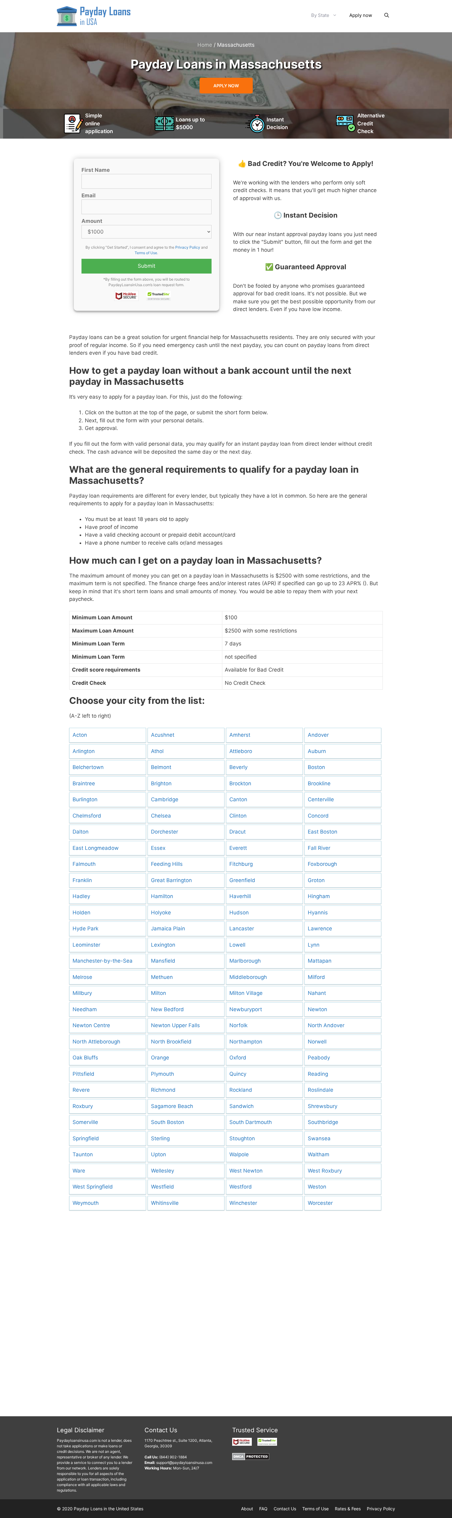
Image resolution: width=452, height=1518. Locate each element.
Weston (317, 1187)
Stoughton (242, 1138)
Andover (318, 735)
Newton (317, 1009)
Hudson (239, 912)
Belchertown (88, 767)
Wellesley (162, 1171)
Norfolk (238, 1025)
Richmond (163, 1090)
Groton (316, 880)
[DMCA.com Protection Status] (250, 1459)
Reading (318, 1074)
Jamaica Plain (168, 928)
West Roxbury (325, 1171)
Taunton (83, 1154)
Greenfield (242, 880)
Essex (158, 848)
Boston (316, 767)
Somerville (85, 1122)
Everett (238, 848)
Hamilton (162, 896)
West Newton (246, 1171)
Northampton (245, 1042)
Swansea (319, 1138)
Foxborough (322, 864)
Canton (238, 799)
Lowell (237, 945)
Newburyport (245, 1009)
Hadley (81, 896)
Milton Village (246, 993)
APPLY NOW (226, 85)
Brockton (240, 783)
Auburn (317, 751)
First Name (95, 170)
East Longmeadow (96, 848)
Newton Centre (91, 1025)
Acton (80, 735)
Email (88, 195)
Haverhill (240, 896)
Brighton (161, 783)
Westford (240, 1187)
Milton (158, 993)
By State (320, 15)
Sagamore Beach (172, 1106)
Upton (158, 1154)
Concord (318, 816)
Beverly (238, 767)
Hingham (319, 896)
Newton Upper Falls (175, 1025)
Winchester (243, 1203)
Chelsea (161, 816)
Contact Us (285, 1508)
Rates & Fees (348, 1508)
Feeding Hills (167, 864)
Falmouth (84, 864)
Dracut (237, 832)
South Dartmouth (250, 1122)
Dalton (81, 832)
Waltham (318, 1154)
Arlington (84, 751)
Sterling (160, 1138)
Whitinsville (165, 1203)
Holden (81, 912)
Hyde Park (85, 928)
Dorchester (164, 832)
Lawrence (320, 928)
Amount (91, 221)
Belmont (161, 767)
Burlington (85, 799)
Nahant (317, 993)
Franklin (82, 880)
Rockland (240, 1090)
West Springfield (93, 1187)
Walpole (239, 1154)
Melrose (82, 977)
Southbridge (323, 1122)
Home (204, 45)
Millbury (82, 993)
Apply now (360, 15)
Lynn (313, 945)
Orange (160, 1058)
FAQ (263, 1508)
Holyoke (161, 912)
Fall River (319, 848)
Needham (85, 1009)
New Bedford (167, 1009)
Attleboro (240, 751)
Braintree (84, 783)
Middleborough (248, 977)
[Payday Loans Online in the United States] (94, 16)
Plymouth (162, 1074)
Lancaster (241, 928)
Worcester (320, 1203)
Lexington (163, 945)
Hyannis (318, 912)
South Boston (167, 1122)
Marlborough (245, 961)
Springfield (86, 1138)
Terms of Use (146, 252)
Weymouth (86, 1203)
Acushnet (162, 735)
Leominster (86, 945)
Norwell (317, 1042)
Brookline (319, 783)
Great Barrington (171, 880)
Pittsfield (83, 1074)
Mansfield (163, 961)
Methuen (162, 977)
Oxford (237, 1058)
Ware (79, 1171)
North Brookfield (171, 1042)
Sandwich (241, 1106)
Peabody (319, 1058)
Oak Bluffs (85, 1058)
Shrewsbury (322, 1106)
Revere (81, 1090)
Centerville (321, 799)
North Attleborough (96, 1042)
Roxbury (83, 1106)
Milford (316, 977)
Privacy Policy (187, 247)
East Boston (322, 832)
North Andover (326, 1025)
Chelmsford (87, 816)
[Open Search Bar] (386, 15)
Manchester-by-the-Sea (103, 961)
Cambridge (164, 799)
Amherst (239, 735)
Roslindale (320, 1090)
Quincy (237, 1074)
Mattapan (319, 961)
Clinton (238, 816)
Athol (157, 751)
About (247, 1508)
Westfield (162, 1187)
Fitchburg (241, 864)
